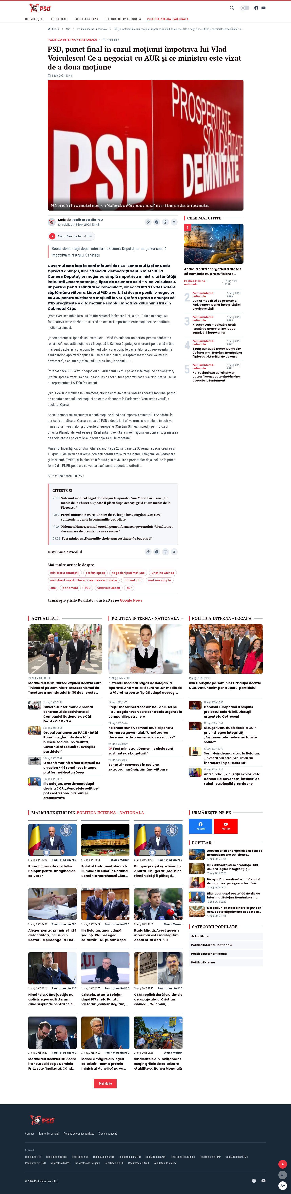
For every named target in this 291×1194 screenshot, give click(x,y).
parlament (70, 588)
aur (129, 588)
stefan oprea (95, 573)
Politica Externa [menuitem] (86, 19)
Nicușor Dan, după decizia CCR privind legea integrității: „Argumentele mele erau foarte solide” (230, 735)
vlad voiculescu (108, 588)
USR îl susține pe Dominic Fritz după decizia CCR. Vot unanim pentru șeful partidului (225, 685)
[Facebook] (256, 8)
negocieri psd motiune (128, 573)
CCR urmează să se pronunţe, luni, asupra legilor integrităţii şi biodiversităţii (216, 305)
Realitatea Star (80, 1156)
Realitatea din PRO (35, 1163)
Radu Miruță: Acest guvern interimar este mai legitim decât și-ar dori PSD (156, 935)
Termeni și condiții (49, 1133)
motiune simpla (159, 580)
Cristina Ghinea (162, 573)
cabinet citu (133, 580)
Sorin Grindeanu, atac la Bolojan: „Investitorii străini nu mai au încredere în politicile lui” (232, 758)
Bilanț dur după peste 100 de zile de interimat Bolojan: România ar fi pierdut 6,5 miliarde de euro (217, 353)
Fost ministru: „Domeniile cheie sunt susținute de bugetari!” (107, 538)
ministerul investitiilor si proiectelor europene (83, 580)
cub (53, 588)
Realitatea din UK (114, 1163)
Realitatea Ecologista (183, 1156)
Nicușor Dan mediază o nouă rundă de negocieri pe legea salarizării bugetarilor (214, 329)
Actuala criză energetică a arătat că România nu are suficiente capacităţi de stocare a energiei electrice (212, 276)
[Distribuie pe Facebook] (156, 222)
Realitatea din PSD (87, 219)
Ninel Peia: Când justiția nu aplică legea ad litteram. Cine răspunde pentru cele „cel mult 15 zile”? (50, 1001)
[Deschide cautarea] (232, 8)
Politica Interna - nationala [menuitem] (167, 19)
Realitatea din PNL (60, 1163)
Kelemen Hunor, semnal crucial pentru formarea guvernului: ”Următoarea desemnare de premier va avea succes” (117, 528)
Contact (29, 1133)
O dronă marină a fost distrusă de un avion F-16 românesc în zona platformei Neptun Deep (71, 768)
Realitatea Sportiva (56, 1156)
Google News (131, 600)
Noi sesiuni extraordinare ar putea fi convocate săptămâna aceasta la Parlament (216, 376)
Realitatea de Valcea (165, 1163)
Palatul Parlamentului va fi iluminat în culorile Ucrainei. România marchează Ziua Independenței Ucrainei (105, 873)
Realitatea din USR (103, 1156)
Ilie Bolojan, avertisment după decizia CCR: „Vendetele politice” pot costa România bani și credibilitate (71, 790)
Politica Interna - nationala (92, 29)
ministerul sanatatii (64, 573)
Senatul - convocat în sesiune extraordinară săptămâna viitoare (137, 767)
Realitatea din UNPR (130, 1156)
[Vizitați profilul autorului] (52, 222)
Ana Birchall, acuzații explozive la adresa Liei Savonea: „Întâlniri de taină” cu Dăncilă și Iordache (232, 779)
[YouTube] (263, 8)
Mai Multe (105, 1083)
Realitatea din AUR (156, 1156)
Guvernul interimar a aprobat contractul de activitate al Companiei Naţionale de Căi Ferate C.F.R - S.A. (68, 714)
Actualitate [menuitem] (59, 19)
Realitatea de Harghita (87, 1163)
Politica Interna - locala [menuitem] (123, 19)
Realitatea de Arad (138, 1163)
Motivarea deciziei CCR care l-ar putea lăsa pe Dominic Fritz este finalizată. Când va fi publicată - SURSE (52, 1066)
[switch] (245, 8)
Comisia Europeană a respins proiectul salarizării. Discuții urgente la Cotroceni (228, 712)
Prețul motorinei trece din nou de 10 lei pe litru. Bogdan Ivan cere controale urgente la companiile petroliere (111, 517)
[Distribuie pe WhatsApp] (165, 222)
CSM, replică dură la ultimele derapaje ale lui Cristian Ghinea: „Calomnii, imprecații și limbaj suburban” (158, 1004)
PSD (88, 588)
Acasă (55, 29)
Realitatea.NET (33, 1156)
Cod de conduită (108, 1133)
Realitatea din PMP (210, 1156)
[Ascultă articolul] (282, 1164)
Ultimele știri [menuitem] (34, 19)
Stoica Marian (119, 860)
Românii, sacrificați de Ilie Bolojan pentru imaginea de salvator (52, 871)
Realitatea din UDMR (236, 1156)
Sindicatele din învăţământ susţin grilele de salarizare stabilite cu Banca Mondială (158, 1064)
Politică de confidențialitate (79, 1133)
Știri (68, 29)
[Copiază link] (148, 222)
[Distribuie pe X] (174, 222)
